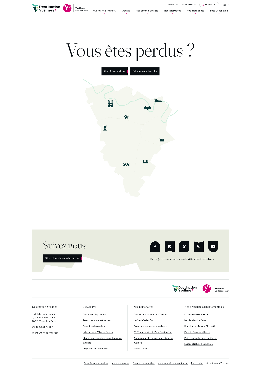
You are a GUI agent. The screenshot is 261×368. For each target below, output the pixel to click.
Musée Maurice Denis (195, 320)
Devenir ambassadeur (94, 326)
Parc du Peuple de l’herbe (197, 332)
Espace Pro (173, 5)
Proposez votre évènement (97, 320)
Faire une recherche (144, 71)
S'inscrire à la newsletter (60, 258)
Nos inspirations (173, 12)
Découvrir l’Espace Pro (94, 314)
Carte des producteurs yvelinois (150, 326)
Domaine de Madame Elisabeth (199, 326)
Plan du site (197, 363)
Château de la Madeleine (196, 314)
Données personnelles (96, 363)
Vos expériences (196, 12)
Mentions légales (120, 363)
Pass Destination (219, 12)
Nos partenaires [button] (143, 306)
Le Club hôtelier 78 (143, 320)
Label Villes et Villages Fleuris (98, 332)
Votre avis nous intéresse (45, 333)
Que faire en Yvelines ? (105, 12)
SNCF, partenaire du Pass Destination (153, 332)
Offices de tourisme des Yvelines (151, 314)
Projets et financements (95, 348)
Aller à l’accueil (112, 71)
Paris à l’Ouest (141, 348)
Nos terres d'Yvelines (147, 12)
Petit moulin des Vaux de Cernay (200, 338)
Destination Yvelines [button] (44, 306)
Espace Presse (189, 5)
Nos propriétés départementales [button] (204, 306)
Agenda (126, 12)
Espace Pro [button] (89, 306)
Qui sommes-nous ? (42, 327)
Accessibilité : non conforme (173, 363)
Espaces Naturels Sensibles (198, 344)
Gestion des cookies (144, 363)
